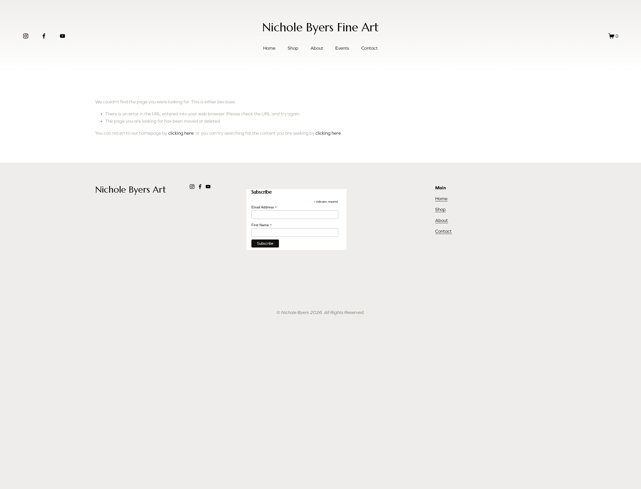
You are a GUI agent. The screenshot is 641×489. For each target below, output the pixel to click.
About (316, 48)
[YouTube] (62, 36)
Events (342, 48)
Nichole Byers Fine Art (320, 27)
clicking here (181, 133)
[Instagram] (26, 36)
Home (269, 48)
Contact (369, 48)
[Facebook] (44, 36)
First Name (261, 225)
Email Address (264, 207)
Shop (293, 48)
